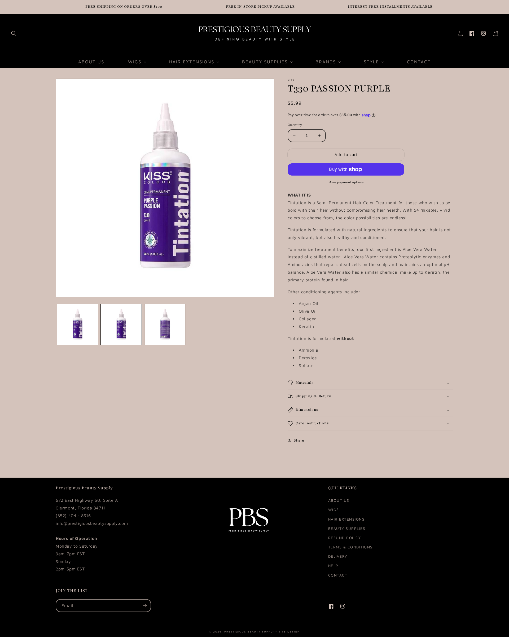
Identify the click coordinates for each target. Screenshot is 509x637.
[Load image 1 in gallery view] (77, 324)
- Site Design (287, 631)
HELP (333, 565)
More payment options (346, 182)
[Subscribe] (145, 605)
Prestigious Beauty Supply (249, 631)
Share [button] (299, 440)
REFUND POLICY (344, 537)
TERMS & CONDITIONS (350, 547)
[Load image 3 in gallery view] (165, 324)
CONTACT (338, 575)
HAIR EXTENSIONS (346, 519)
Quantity (295, 125)
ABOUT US (338, 500)
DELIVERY (337, 556)
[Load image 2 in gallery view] (121, 324)
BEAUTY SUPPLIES (347, 528)
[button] (14, 33)
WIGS (333, 509)
